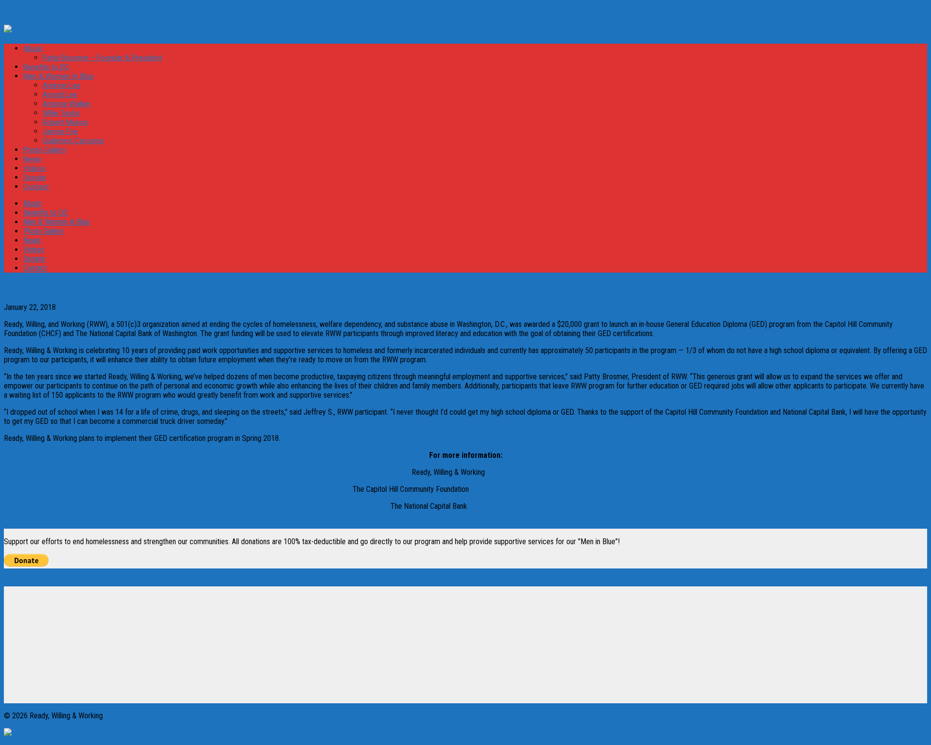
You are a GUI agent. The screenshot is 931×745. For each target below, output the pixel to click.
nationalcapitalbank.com (505, 506)
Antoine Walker (67, 103)
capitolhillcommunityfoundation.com (525, 489)
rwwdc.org (503, 472)
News (32, 159)
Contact (36, 186)
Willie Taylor (61, 113)
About (33, 48)
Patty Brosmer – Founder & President (102, 57)
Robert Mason (65, 122)
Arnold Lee (60, 94)
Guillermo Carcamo (73, 140)
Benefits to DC (46, 67)
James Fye (60, 131)
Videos (34, 168)
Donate (34, 177)
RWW (66, 307)
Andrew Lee (61, 85)
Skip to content (27, 8)
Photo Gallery (44, 150)
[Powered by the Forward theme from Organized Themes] (36, 732)
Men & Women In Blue (58, 76)
